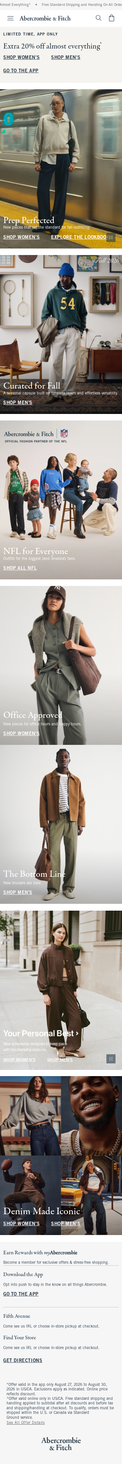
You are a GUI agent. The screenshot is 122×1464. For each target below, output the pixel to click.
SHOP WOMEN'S (21, 58)
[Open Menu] (8, 18)
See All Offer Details (26, 1423)
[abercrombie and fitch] (45, 17)
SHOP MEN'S (65, 58)
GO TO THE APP (21, 71)
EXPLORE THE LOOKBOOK (80, 237)
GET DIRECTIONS (22, 1361)
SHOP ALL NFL (20, 568)
